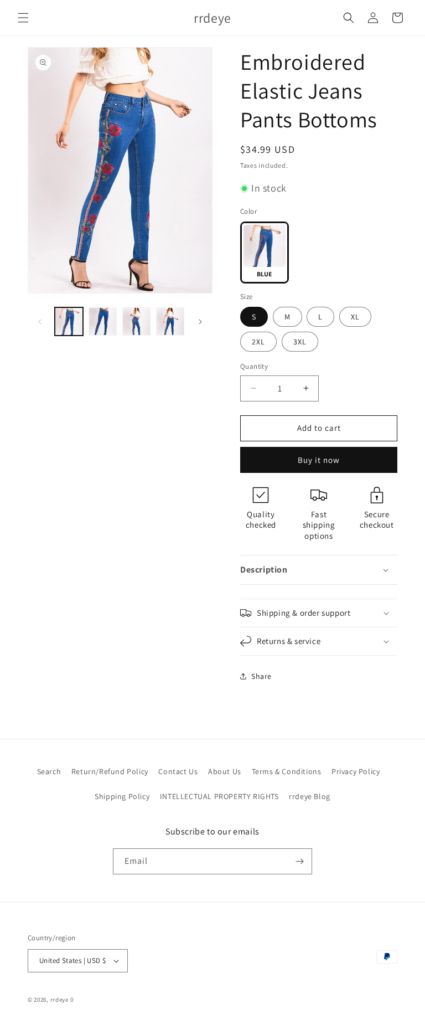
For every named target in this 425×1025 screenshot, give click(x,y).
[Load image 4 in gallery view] (170, 321)
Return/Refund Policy (109, 771)
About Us (224, 771)
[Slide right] (200, 322)
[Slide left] (40, 322)
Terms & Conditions (287, 771)
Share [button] (261, 676)
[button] (23, 18)
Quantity (254, 366)
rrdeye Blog (309, 796)
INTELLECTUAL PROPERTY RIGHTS (219, 796)
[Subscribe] (299, 861)
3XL (300, 342)
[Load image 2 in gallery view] (103, 321)
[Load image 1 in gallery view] (69, 321)
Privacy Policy (355, 771)
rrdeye (59, 999)
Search (49, 771)
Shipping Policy (122, 796)
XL (355, 317)
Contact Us (178, 771)
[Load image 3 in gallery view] (136, 321)
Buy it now (319, 460)
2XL (258, 342)
